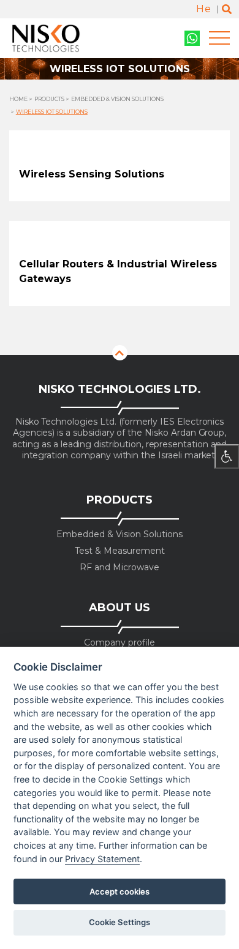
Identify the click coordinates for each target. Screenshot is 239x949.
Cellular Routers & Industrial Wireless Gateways (118, 271)
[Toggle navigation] (219, 38)
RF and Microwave (119, 567)
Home (18, 98)
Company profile (119, 643)
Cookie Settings (119, 922)
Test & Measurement (120, 551)
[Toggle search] (227, 9)
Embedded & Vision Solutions (117, 98)
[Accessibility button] (226, 456)
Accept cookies (119, 891)
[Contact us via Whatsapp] (192, 38)
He (203, 9)
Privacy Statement (102, 859)
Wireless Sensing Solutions (91, 174)
